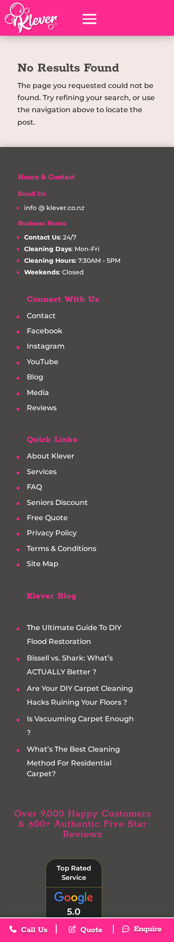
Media (38, 392)
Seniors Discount (57, 502)
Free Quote (47, 517)
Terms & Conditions (61, 548)
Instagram (46, 346)
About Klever (51, 456)
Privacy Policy (52, 533)
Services (42, 471)
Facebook (44, 331)
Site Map (42, 564)
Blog (35, 377)
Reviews (42, 408)
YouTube (42, 361)
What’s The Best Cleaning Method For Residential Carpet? (73, 761)
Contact (41, 315)
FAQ (34, 487)
